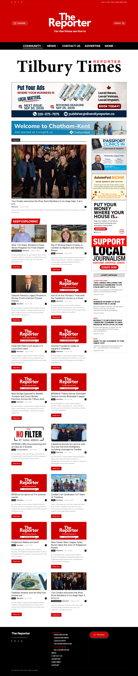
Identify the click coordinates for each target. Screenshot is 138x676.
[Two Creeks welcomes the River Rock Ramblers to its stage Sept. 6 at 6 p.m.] (48, 172)
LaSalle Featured (16, 250)
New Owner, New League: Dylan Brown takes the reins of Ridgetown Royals (68, 545)
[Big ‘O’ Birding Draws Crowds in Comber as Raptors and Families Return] (68, 233)
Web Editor (14, 207)
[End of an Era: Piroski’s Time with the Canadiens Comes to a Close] (68, 284)
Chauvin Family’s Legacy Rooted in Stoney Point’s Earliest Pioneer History (28, 298)
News (53, 253)
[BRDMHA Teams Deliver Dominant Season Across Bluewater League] (68, 382)
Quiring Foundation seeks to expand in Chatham (65, 347)
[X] (21, 2)
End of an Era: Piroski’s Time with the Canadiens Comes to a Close (68, 296)
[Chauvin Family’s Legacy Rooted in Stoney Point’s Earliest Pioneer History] (29, 284)
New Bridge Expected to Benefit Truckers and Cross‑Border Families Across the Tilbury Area (27, 396)
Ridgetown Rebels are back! (25, 542)
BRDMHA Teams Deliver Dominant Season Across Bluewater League (68, 395)
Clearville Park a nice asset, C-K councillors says (27, 347)
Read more (16, 267)
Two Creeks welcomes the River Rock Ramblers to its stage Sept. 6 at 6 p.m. (68, 595)
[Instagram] (15, 2)
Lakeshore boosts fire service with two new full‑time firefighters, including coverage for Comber (68, 447)
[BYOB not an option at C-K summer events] (29, 483)
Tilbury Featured (16, 197)
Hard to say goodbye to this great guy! (108, 342)
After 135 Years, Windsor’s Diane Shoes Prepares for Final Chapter (27, 246)
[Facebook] (12, 2)
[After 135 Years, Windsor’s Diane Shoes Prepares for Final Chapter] (29, 233)
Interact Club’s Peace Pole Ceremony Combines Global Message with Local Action (108, 322)
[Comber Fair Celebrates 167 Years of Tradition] (68, 483)
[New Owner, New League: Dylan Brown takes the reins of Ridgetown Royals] (68, 531)
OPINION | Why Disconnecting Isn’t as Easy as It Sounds (28, 445)
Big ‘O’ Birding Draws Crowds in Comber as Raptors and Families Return (67, 248)
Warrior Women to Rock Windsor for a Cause (106, 303)
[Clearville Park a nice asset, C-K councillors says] (29, 334)
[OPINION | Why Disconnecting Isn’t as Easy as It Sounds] (29, 432)
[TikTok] (18, 2)
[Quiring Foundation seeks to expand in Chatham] (68, 334)
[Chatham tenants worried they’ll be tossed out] (29, 581)
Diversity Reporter (22, 449)
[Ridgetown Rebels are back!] (29, 531)
